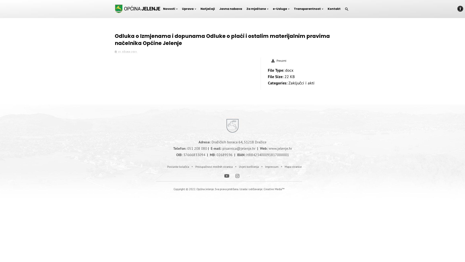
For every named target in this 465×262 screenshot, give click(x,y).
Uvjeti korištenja (249, 166)
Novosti (169, 9)
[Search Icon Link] (346, 9)
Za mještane (256, 9)
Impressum (271, 166)
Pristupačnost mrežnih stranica (214, 166)
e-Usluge (280, 9)
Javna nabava (230, 9)
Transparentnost (307, 9)
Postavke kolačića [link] (178, 166)
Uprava (188, 9)
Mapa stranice (293, 166)
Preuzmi (281, 60)
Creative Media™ (274, 189)
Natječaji (208, 9)
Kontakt (334, 9)
